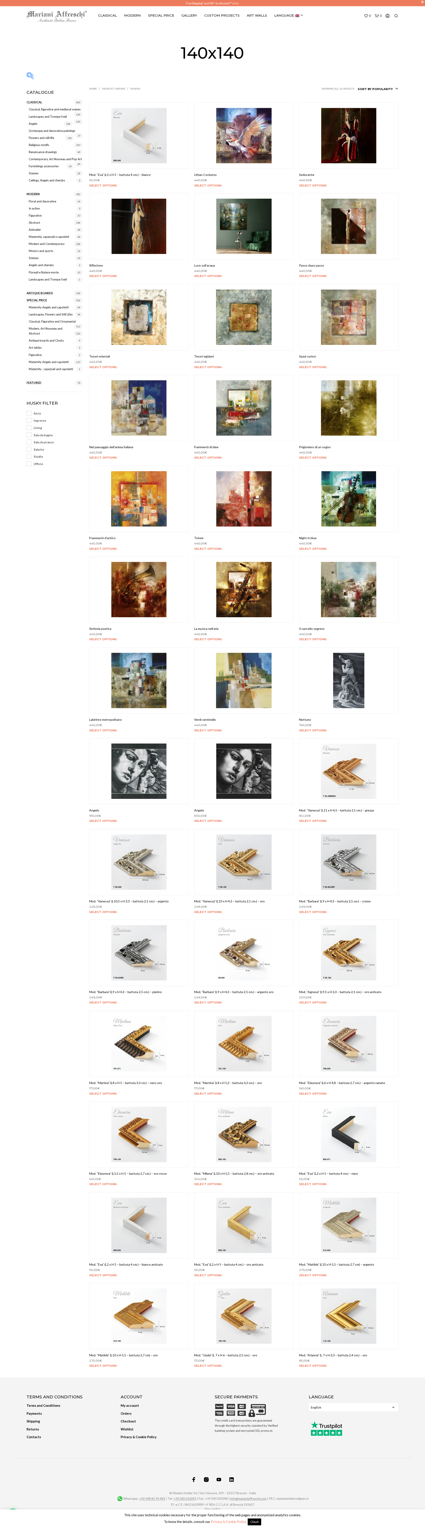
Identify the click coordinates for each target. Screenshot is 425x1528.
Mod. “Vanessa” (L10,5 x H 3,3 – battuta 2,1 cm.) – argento (129, 901)
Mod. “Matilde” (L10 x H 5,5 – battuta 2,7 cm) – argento (336, 1264)
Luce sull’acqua (204, 265)
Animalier (35, 229)
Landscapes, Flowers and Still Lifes (51, 314)
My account (130, 1405)
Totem (198, 538)
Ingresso (40, 420)
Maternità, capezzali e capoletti (49, 236)
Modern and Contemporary (47, 244)
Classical (107, 15)
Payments (34, 1413)
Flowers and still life (41, 138)
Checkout (128, 1421)
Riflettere (96, 265)
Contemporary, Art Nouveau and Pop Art (55, 159)
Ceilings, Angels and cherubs (47, 180)
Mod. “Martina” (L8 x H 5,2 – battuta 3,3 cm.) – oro (228, 1083)
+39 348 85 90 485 (152, 1498)
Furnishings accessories (44, 166)
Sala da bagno (43, 435)
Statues (34, 173)
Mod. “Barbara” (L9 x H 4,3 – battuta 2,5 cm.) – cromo (335, 901)
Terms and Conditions (43, 1405)
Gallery (189, 15)
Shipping (33, 1421)
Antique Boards (40, 293)
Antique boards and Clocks (46, 340)
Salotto (39, 449)
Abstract (34, 222)
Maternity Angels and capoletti (49, 307)
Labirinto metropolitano (105, 719)
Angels (33, 123)
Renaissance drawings (43, 152)
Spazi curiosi (307, 356)
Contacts (34, 1437)
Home (93, 88)
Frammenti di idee (206, 447)
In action (34, 208)
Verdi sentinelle (205, 719)
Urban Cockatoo (205, 175)
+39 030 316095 (185, 1498)
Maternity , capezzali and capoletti (51, 369)
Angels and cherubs (41, 265)
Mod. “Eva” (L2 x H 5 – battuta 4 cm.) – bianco (120, 175)
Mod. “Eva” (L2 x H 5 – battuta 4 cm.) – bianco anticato (126, 1264)
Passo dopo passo (311, 265)
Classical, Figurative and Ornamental (52, 321)
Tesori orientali (99, 356)
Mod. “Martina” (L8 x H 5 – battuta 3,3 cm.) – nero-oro (125, 1083)
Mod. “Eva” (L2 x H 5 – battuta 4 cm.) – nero (328, 1173)
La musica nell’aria (206, 628)
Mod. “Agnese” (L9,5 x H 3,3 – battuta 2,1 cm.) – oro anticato (340, 992)
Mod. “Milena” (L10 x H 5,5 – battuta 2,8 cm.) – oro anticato (234, 1173)
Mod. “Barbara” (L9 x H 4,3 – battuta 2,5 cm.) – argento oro (234, 992)
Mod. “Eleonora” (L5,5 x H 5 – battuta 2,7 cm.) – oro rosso (128, 1173)
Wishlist (127, 1429)
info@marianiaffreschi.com (248, 1498)
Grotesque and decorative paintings (52, 131)
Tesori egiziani (204, 356)
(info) (235, 3)
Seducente (306, 175)
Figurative (35, 215)
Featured (34, 382)
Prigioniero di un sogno (315, 447)
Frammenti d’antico (102, 538)
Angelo (94, 810)
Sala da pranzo (44, 442)
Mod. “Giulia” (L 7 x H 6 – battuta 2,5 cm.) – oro (225, 1355)
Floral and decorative (42, 201)
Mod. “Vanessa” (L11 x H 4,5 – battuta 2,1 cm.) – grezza (336, 810)
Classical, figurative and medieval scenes (55, 109)
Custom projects (222, 15)
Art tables (35, 347)
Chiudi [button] (254, 1522)
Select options (103, 185)
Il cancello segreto (312, 628)
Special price (37, 300)
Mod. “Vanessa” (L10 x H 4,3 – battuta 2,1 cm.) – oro (229, 901)
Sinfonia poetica (100, 628)
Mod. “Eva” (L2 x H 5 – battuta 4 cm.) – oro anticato (228, 1264)
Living (38, 428)
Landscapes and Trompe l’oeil (48, 116)
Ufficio (38, 464)
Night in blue (308, 538)
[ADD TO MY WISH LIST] (139, 162)
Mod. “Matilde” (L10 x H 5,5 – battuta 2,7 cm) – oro (123, 1355)
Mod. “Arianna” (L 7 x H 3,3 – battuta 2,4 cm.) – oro (333, 1355)
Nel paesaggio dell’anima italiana (111, 447)
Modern (132, 15)
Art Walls (257, 15)
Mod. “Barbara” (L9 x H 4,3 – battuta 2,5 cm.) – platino (125, 992)
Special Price (161, 15)
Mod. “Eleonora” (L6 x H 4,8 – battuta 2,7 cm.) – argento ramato (342, 1083)
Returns (33, 1429)
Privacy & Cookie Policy (138, 1437)
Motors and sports (41, 251)
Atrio (37, 413)
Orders (126, 1413)
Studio (38, 456)
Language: (284, 15)
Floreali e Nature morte (44, 272)
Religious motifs (39, 145)
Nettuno (305, 719)
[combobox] (378, 89)
